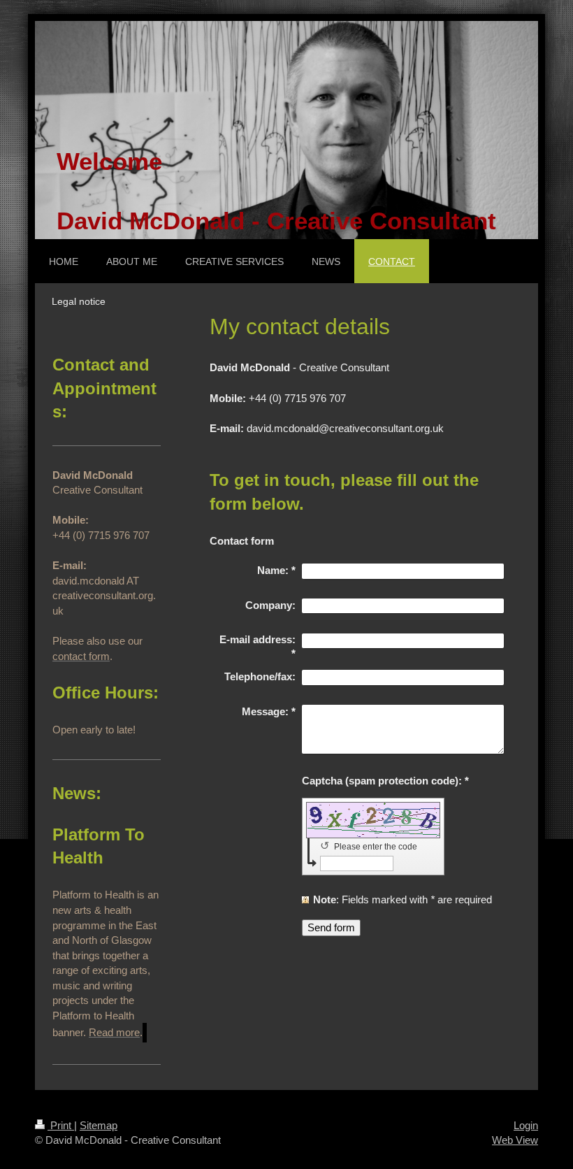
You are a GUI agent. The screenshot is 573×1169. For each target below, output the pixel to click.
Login (526, 1125)
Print (61, 1125)
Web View (515, 1140)
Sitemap (98, 1125)
